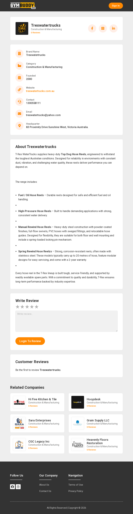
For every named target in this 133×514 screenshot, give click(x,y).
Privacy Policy (75, 491)
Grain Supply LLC (98, 420)
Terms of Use (75, 484)
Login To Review (30, 341)
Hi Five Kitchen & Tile (42, 399)
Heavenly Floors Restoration (97, 441)
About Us (44, 484)
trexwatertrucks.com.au (40, 91)
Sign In (116, 5)
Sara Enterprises (39, 420)
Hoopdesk (93, 399)
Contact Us (45, 491)
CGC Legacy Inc (38, 441)
